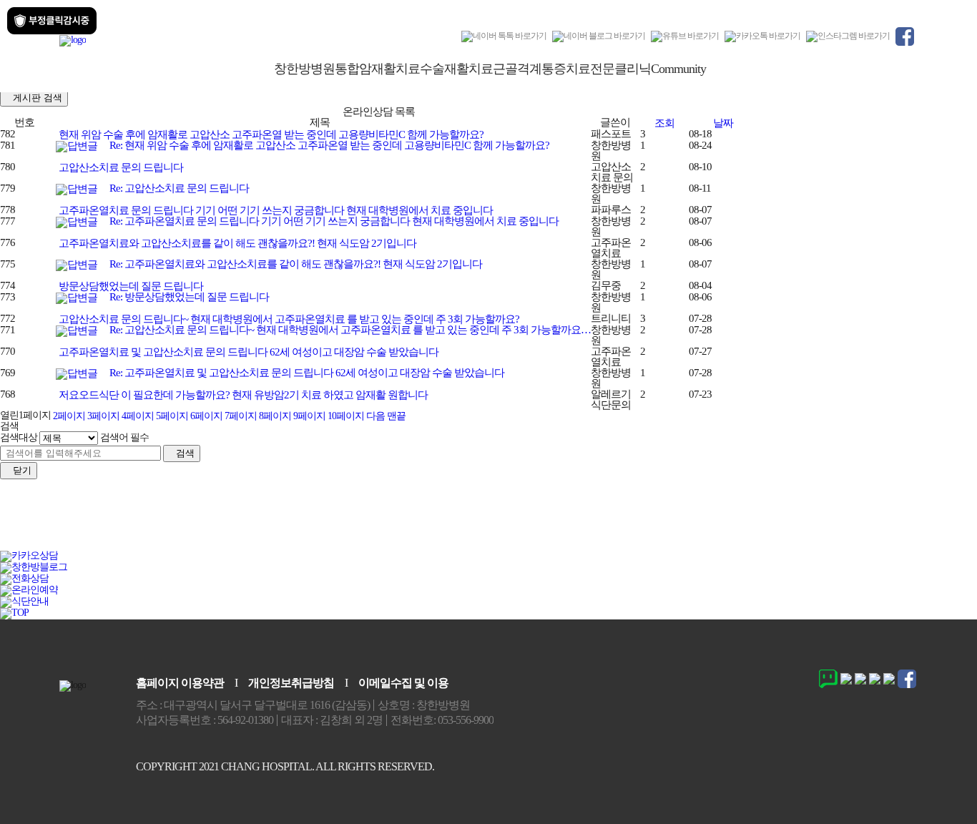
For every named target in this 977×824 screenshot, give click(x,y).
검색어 (124, 437)
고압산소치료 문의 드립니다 (120, 167)
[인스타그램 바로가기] (848, 36)
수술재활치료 (456, 69)
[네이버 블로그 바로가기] (598, 36)
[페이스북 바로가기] (904, 36)
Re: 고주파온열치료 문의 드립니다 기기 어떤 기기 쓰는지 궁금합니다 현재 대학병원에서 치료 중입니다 (333, 221)
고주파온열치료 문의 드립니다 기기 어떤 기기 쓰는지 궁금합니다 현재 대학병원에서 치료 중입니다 (275, 210)
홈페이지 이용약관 (180, 683)
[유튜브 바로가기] (685, 36)
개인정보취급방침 (291, 683)
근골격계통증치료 (541, 69)
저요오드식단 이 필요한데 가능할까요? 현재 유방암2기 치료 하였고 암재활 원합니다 (242, 395)
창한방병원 (304, 69)
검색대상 (18, 437)
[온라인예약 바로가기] (29, 589)
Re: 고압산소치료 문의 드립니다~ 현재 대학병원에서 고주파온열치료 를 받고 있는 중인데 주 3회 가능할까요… (349, 329)
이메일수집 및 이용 (403, 683)
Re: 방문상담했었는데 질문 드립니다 (188, 297)
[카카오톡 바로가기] (762, 36)
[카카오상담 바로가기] (29, 555)
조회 (664, 123)
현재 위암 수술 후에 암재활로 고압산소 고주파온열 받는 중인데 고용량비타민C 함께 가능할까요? (270, 134)
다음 (375, 416)
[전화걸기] (24, 578)
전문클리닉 (620, 69)
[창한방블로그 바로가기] (33, 566)
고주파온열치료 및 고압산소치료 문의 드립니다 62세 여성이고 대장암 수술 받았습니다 (247, 352)
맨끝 (396, 416)
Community (678, 69)
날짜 (723, 123)
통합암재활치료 (377, 69)
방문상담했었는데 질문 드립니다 (130, 286)
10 (346, 416)
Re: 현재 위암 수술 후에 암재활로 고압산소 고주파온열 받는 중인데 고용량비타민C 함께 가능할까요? (328, 145)
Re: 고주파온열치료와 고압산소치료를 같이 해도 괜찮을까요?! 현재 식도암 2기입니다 (294, 264)
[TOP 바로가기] (14, 612)
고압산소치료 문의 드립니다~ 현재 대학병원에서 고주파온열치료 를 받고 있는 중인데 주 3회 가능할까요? (288, 319)
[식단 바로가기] (24, 601)
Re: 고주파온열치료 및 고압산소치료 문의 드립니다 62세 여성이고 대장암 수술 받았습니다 (305, 372)
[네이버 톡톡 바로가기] (503, 36)
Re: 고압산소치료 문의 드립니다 (178, 188)
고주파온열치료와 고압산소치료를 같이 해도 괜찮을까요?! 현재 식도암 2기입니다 (236, 243)
